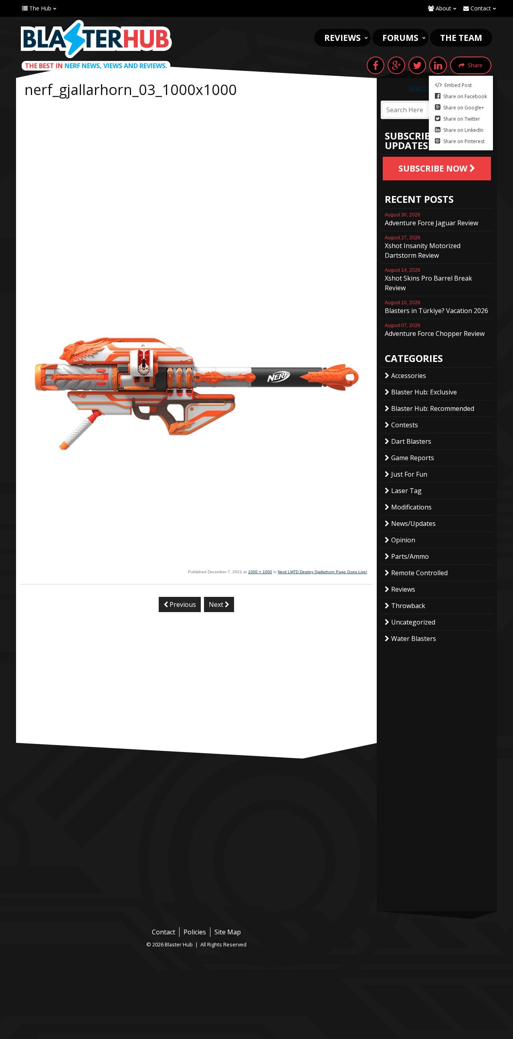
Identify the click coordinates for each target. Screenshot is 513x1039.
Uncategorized (413, 622)
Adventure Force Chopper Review (435, 330)
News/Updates (413, 523)
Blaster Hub (96, 39)
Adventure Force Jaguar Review (431, 219)
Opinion (403, 540)
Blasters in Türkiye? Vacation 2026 (436, 307)
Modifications (411, 507)
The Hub (39, 8)
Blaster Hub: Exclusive (424, 392)
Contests (404, 424)
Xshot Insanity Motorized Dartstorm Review (422, 247)
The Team (461, 37)
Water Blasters (413, 638)
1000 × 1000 (260, 572)
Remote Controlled (419, 572)
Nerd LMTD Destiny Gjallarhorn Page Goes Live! (322, 572)
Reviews (342, 37)
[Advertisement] (196, 161)
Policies (195, 932)
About (442, 8)
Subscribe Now (433, 168)
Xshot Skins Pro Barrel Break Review (428, 279)
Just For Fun (409, 474)
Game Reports (412, 457)
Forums (400, 37)
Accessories (408, 375)
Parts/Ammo (410, 556)
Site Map (227, 932)
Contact (480, 8)
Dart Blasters (411, 441)
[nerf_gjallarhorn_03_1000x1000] (196, 562)
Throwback (408, 605)
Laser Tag (406, 490)
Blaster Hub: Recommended (432, 408)
